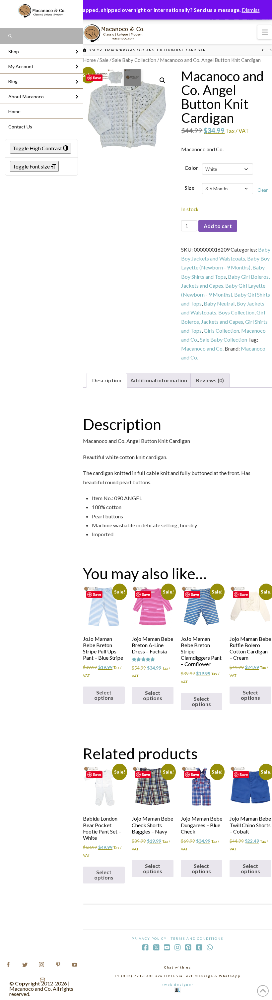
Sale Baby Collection (134, 60)
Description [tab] (106, 380)
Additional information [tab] (158, 380)
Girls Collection (221, 330)
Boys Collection (236, 312)
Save (97, 77)
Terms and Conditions (197, 938)
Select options (103, 695)
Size (189, 187)
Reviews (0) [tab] (210, 380)
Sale (104, 60)
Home (89, 60)
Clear (262, 190)
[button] (264, 32)
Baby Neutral (219, 303)
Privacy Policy (149, 938)
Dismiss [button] (251, 10)
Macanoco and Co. (202, 348)
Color (191, 168)
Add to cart (218, 226)
